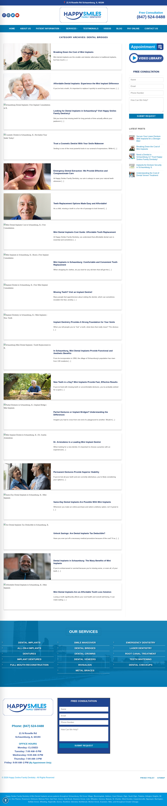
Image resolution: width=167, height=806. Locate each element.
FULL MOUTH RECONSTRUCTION (29, 665)
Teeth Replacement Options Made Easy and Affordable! (80, 203)
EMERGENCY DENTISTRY (140, 642)
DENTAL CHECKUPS (140, 665)
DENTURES (29, 653)
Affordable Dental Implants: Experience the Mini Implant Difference (86, 83)
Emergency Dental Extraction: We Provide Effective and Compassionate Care (80, 172)
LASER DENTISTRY (141, 648)
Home (12, 29)
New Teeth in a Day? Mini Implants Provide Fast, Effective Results (85, 382)
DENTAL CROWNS (85, 653)
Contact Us (151, 29)
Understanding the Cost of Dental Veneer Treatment (147, 174)
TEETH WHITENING (141, 659)
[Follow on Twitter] (13, 15)
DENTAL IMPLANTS (29, 642)
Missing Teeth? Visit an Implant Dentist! (72, 292)
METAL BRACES (85, 670)
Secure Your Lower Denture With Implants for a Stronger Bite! (148, 138)
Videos (107, 29)
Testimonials (90, 29)
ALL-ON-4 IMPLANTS (29, 648)
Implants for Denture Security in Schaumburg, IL (148, 166)
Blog (119, 29)
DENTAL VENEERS (85, 659)
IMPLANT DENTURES (29, 659)
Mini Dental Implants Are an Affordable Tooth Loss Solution (82, 592)
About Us (25, 29)
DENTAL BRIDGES (85, 648)
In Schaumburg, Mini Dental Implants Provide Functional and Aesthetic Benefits (83, 352)
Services (71, 29)
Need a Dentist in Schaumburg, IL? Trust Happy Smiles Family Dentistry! (149, 157)
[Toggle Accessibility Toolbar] (5, 800)
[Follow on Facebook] (4, 15)
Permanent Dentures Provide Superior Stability (76, 472)
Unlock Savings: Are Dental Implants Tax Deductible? (79, 533)
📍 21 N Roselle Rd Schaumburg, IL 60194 (83, 2)
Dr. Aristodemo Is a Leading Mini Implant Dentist (77, 442)
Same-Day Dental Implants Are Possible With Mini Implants (82, 502)
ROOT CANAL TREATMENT (140, 653)
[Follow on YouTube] (17, 15)
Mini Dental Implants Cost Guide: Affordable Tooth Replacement (84, 232)
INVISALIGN (85, 665)
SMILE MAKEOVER (85, 642)
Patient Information (47, 29)
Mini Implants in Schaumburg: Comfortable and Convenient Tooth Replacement (85, 263)
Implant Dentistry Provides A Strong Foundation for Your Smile (84, 322)
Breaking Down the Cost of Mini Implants (73, 52)
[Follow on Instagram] (8, 15)
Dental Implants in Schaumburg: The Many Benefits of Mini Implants (82, 562)
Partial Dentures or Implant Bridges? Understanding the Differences (80, 413)
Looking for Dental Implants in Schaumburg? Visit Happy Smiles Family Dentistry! (84, 112)
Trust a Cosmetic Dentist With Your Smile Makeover (78, 143)
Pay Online (133, 29)
